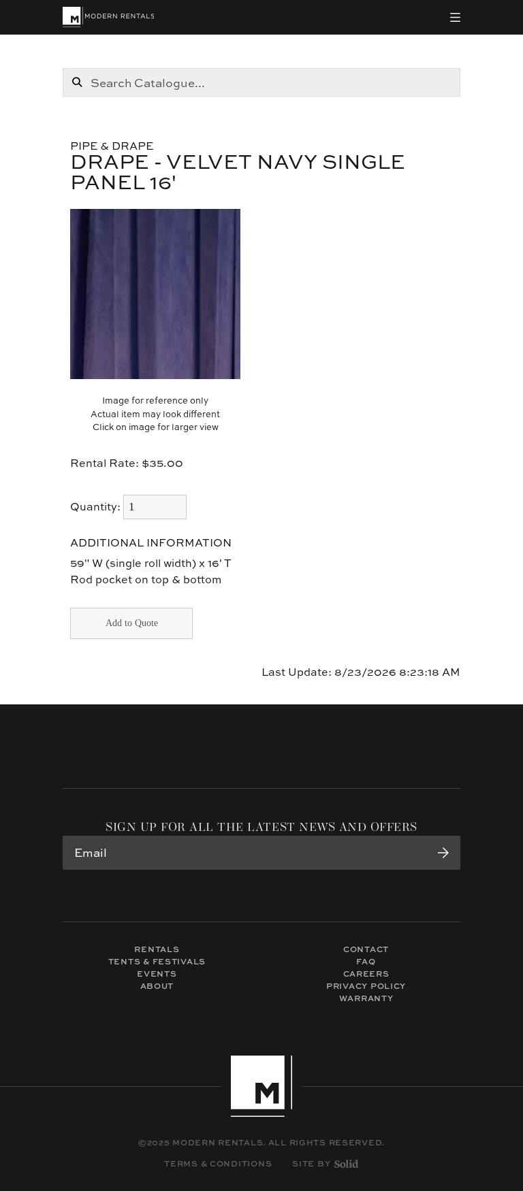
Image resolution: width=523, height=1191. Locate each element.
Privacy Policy (366, 986)
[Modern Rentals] (109, 17)
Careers (366, 973)
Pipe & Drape (111, 145)
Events (156, 973)
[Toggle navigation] (455, 17)
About (157, 986)
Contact (366, 949)
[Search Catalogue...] (77, 82)
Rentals (156, 949)
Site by (311, 1163)
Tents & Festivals (157, 961)
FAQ (365, 961)
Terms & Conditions (218, 1163)
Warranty (366, 998)
